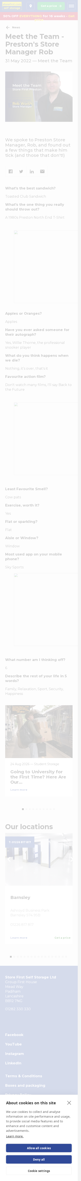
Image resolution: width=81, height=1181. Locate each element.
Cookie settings (39, 1171)
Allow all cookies (39, 1148)
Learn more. (15, 1136)
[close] (69, 1102)
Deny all (39, 1159)
